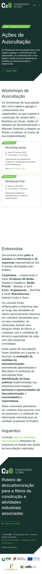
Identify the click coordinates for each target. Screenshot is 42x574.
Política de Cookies (29, 540)
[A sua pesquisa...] (39, 5)
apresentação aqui (18, 168)
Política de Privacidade (10, 540)
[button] (34, 5)
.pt (13, 547)
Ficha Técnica (7, 543)
